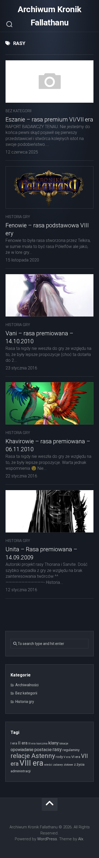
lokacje (63, 743)
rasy (57, 749)
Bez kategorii (18, 111)
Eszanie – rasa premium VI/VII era (49, 119)
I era (14, 743)
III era (32, 743)
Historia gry (18, 217)
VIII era (31, 762)
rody (59, 757)
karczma (42, 743)
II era (22, 743)
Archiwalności (27, 685)
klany (53, 743)
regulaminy (71, 750)
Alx (80, 839)
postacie (43, 749)
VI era (75, 757)
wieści (48, 764)
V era (67, 757)
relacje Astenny (33, 756)
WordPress (47, 839)
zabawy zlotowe (63, 764)
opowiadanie (22, 749)
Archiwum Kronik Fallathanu (49, 16)
